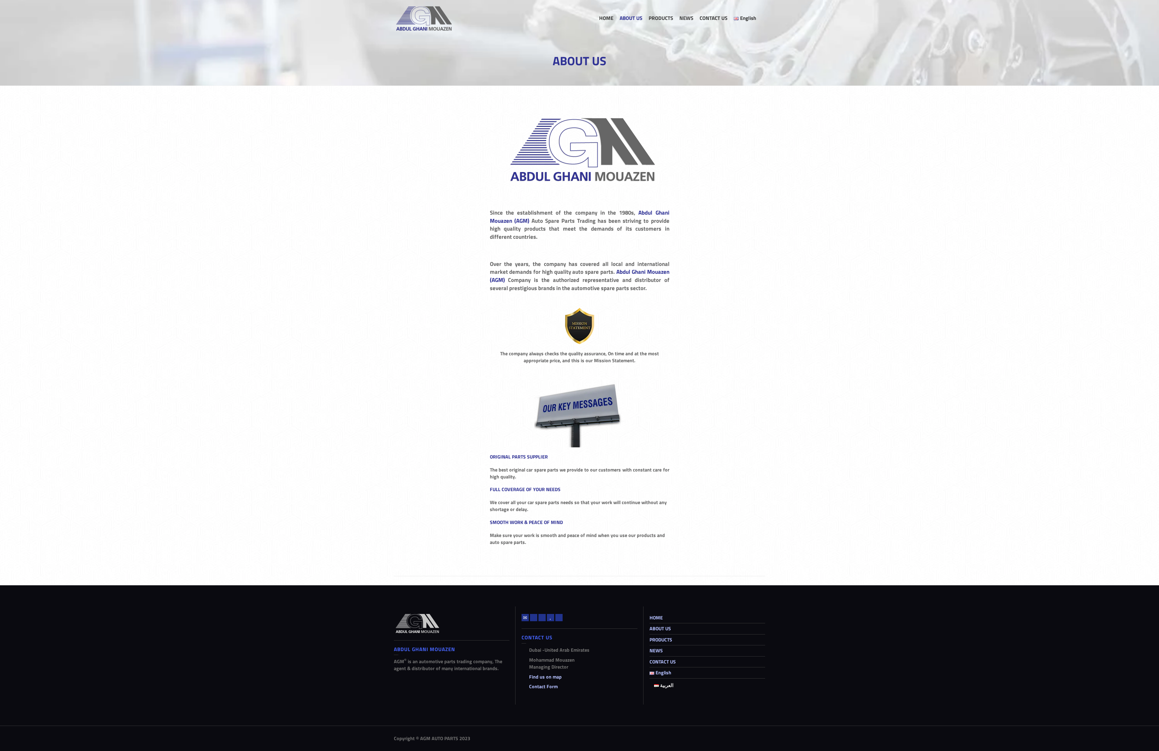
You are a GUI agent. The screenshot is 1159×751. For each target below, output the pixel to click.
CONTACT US (663, 661)
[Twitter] (533, 617)
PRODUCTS (661, 639)
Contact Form (543, 686)
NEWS (656, 650)
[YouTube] (550, 617)
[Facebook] (542, 617)
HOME (656, 617)
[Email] (525, 617)
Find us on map (545, 676)
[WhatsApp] (559, 617)
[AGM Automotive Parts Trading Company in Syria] (423, 17)
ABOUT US (660, 628)
